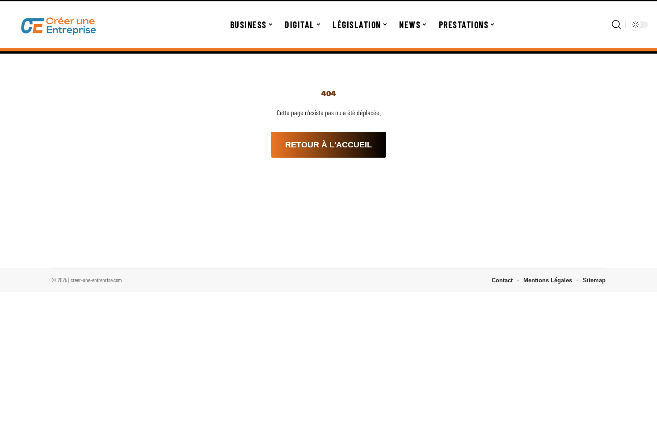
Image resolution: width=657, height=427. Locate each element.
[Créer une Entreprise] (59, 24)
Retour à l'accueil (328, 144)
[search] (616, 24)
